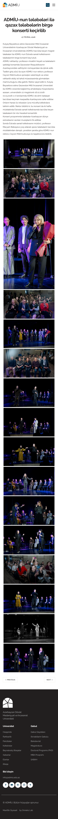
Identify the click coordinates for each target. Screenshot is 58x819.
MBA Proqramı (37, 755)
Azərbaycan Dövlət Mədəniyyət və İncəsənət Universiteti (15, 715)
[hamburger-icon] (53, 5)
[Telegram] (30, 785)
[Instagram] (24, 785)
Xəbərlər (7, 755)
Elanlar (6, 760)
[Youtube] (12, 785)
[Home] (11, 4)
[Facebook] (5, 785)
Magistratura (36, 746)
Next (49, 680)
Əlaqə (5, 764)
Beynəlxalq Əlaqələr (12, 750)
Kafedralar (7, 746)
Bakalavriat (36, 741)
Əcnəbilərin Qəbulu (39, 737)
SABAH (34, 760)
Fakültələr (7, 741)
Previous (11, 680)
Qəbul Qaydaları (38, 732)
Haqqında (7, 732)
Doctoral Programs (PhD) (42, 750)
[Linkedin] (18, 785)
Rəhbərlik (7, 737)
